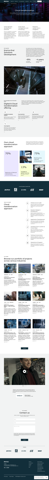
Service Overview (39, 461)
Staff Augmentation (39, 464)
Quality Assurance (39, 465)
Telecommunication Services (41, 471)
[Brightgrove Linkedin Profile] (7, 467)
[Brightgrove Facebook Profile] (4, 467)
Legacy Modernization (40, 468)
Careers (30, 465)
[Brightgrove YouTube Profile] (8, 467)
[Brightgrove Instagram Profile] (5, 467)
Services (8, 3)
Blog (31, 1)
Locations (30, 464)
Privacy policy (6, 476)
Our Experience (21, 1)
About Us (12, 1)
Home (4, 3)
